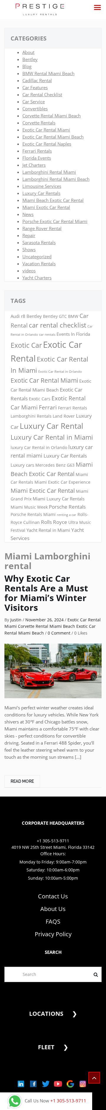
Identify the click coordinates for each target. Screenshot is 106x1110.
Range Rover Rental (42, 228)
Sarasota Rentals (39, 242)
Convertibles (35, 109)
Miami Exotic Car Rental (46, 207)
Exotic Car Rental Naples (46, 144)
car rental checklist (57, 325)
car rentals (47, 335)
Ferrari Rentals (37, 151)
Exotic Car (26, 345)
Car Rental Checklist (42, 94)
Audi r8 (18, 316)
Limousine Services (41, 186)
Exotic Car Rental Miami (46, 130)
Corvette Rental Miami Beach (51, 116)
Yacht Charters (37, 278)
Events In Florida (73, 334)
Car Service (33, 101)
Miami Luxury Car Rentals (59, 499)
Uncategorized (37, 256)
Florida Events (36, 158)
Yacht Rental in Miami (48, 530)
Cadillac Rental (37, 80)
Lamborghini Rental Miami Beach (56, 179)
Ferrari (48, 407)
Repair (28, 235)
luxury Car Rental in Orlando (39, 447)
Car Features (35, 87)
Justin (15, 620)
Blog (27, 66)
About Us (53, 909)
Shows (29, 249)
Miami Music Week (29, 507)
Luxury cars (22, 465)
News (28, 214)
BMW (73, 316)
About (28, 52)
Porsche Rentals (67, 506)
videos (29, 271)
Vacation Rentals (39, 263)
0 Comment (59, 633)
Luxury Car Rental (51, 426)
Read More (22, 781)
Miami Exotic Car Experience (62, 482)
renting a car (66, 515)
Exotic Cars (39, 399)
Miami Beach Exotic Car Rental (53, 200)
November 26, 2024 (44, 620)
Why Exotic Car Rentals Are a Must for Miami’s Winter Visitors (46, 592)
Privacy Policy (53, 934)
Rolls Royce (54, 522)
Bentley (30, 59)
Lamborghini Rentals (31, 416)
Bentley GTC (55, 316)
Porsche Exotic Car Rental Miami (54, 221)
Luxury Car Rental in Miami (52, 437)
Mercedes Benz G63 (54, 465)
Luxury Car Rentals (41, 193)
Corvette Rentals (38, 123)
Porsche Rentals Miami (33, 514)
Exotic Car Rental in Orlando (60, 372)
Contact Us (53, 896)
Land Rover (64, 416)
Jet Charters (34, 165)
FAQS (53, 921)
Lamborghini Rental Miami (49, 172)
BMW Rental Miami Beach (48, 73)
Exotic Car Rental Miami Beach (53, 137)
